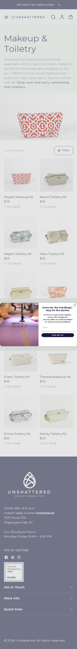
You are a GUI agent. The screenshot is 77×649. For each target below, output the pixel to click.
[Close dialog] (75, 305)
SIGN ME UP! (58, 335)
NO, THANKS (58, 341)
